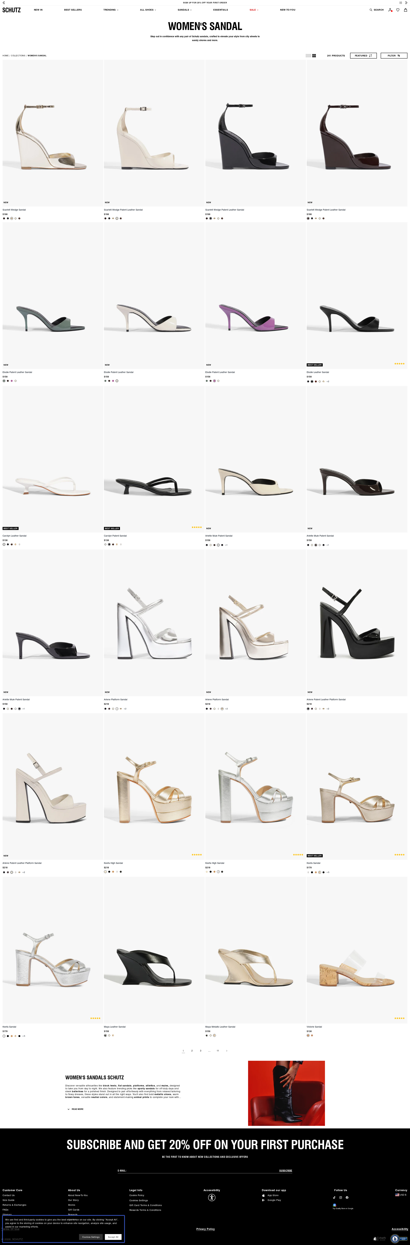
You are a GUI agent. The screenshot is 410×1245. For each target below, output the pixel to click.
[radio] (308, 56)
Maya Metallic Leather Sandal (220, 1026)
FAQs (5, 1209)
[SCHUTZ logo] (11, 10)
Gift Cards (73, 1209)
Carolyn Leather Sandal (14, 535)
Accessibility (400, 1229)
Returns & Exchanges (14, 1205)
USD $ (403, 1195)
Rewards (73, 1214)
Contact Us (9, 1195)
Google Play (274, 1200)
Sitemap (7, 1214)
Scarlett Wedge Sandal (14, 209)
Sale (253, 9)
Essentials (220, 9)
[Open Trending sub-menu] (117, 10)
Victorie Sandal (314, 1026)
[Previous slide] (4, 3)
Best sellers (73, 9)
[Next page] (226, 1050)
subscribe (285, 1170)
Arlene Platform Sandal (115, 699)
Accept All (113, 1237)
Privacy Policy (205, 1229)
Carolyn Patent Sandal (115, 535)
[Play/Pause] (401, 3)
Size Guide (9, 1200)
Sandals (183, 9)
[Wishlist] (398, 10)
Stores (71, 1205)
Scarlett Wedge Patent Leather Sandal (123, 209)
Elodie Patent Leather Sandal (17, 372)
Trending (109, 9)
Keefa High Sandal (113, 863)
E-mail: (122, 1170)
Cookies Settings (138, 1200)
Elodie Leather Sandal (318, 372)
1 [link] (183, 1050)
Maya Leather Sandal (115, 1026)
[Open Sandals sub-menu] (191, 10)
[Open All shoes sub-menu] (155, 10)
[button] (376, 10)
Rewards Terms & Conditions (145, 1210)
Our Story (73, 1200)
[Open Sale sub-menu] (257, 10)
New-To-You (287, 9)
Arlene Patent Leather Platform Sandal (326, 699)
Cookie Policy (136, 1195)
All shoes (146, 9)
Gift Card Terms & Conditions (145, 1205)
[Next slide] (406, 3)
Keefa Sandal (313, 863)
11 (218, 1050)
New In (38, 9)
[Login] (390, 10)
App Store (273, 1195)
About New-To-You (78, 1195)
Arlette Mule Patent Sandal (218, 535)
